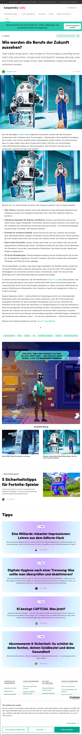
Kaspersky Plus (8, 691)
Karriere (27, 336)
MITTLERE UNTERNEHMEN (47, 682)
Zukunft (6, 36)
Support (51, 14)
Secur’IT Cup (53, 279)
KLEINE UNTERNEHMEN (31, 681)
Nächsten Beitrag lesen (11, 474)
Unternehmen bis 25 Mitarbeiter (28, 2)
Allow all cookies (67, 729)
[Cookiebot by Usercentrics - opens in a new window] (71, 697)
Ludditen (22, 134)
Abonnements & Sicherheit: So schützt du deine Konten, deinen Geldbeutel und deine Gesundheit (41, 648)
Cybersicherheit (9, 336)
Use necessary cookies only (15, 729)
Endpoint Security (66, 694)
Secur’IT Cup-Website (46, 321)
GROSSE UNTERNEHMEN (69, 681)
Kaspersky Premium (10, 694)
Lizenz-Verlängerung (28, 14)
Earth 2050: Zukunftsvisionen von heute (16, 456)
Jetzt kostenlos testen (72, 26)
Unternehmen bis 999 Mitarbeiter (47, 2)
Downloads (42, 14)
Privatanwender (13, 2)
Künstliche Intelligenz (45, 336)
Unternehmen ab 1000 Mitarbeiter (67, 2)
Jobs (19, 336)
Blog (7, 19)
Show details (71, 723)
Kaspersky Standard (10, 688)
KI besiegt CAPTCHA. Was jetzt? (41, 609)
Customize (40, 729)
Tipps (42, 526)
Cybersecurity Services (68, 686)
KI (34, 336)
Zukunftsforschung (71, 336)
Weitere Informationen (64, 14)
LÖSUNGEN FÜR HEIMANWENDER (9, 682)
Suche (78, 36)
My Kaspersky (72, 8)
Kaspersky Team (11, 71)
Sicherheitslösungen (10, 14)
